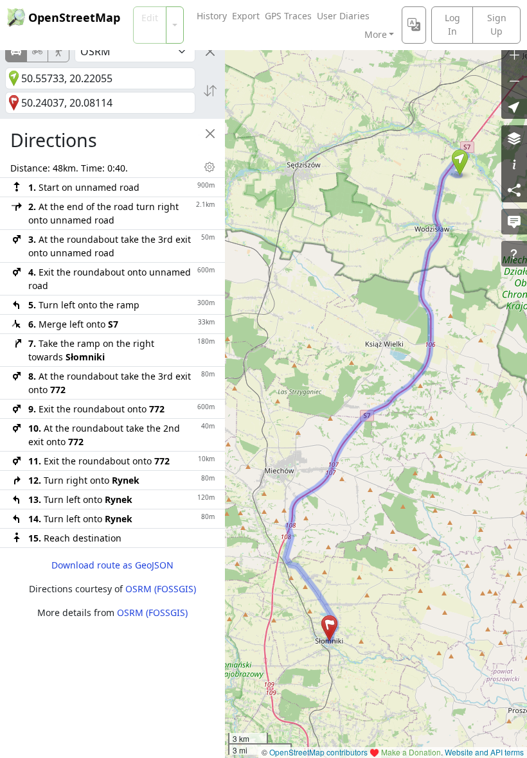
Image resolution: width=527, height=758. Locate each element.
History (212, 16)
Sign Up (496, 24)
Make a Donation (411, 751)
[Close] (210, 51)
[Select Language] (414, 25)
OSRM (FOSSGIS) (160, 589)
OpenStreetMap (74, 17)
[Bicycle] (37, 51)
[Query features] (514, 254)
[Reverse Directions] (210, 90)
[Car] (16, 51)
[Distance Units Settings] (209, 167)
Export (246, 16)
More (375, 34)
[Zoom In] (514, 54)
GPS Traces (288, 16)
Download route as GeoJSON (112, 565)
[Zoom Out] (514, 80)
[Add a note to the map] (514, 221)
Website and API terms (484, 751)
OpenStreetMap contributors (318, 751)
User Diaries (343, 16)
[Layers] (514, 138)
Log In (452, 24)
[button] (460, 162)
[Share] (514, 189)
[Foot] (58, 51)
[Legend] (514, 164)
